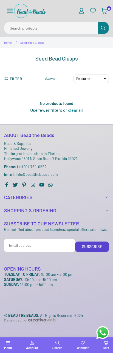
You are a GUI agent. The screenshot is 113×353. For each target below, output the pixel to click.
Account (32, 348)
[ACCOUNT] (81, 11)
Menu (8, 348)
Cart (106, 348)
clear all (75, 110)
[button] (10, 11)
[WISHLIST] (93, 11)
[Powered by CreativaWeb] (30, 328)
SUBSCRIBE (92, 246)
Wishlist (83, 348)
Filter (16, 78)
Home (8, 42)
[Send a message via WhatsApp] (102, 332)
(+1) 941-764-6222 (25, 166)
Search (57, 348)
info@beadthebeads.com (31, 174)
